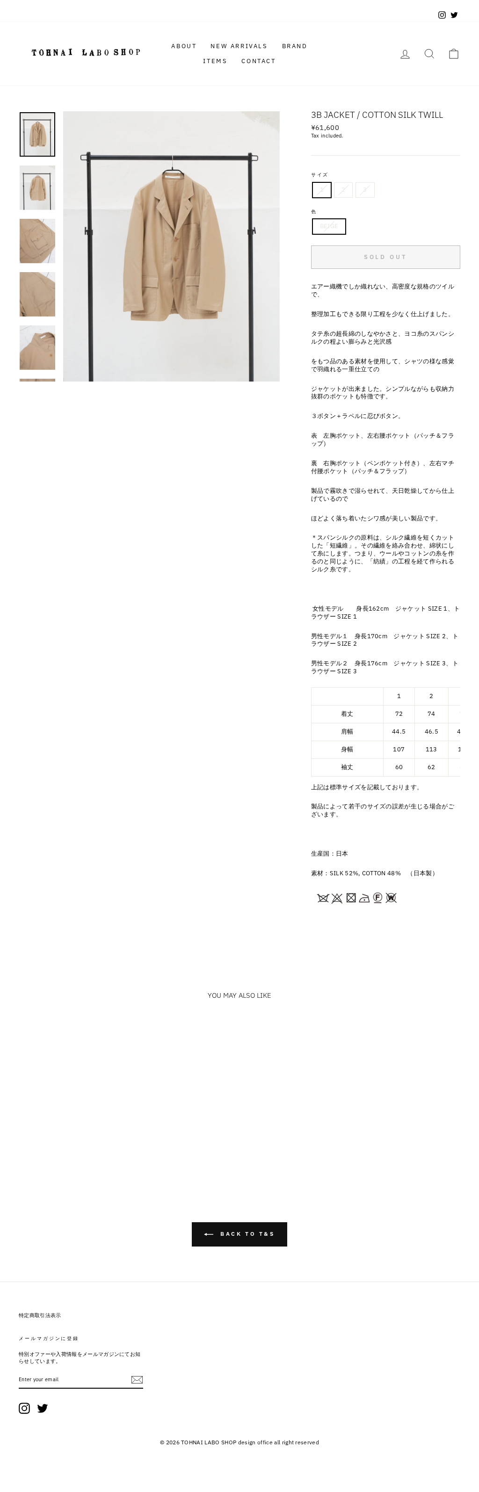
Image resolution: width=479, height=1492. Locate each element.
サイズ (320, 175)
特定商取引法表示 (40, 1315)
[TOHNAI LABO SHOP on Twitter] (42, 1408)
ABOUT (183, 46)
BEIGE (329, 226)
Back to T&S (246, 1233)
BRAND (295, 46)
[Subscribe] (137, 1379)
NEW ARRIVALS (239, 46)
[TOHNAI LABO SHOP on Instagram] (24, 1408)
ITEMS (215, 61)
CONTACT (258, 61)
